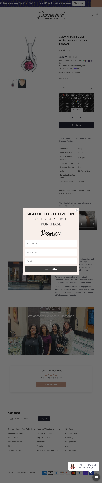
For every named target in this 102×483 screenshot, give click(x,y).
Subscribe (51, 269)
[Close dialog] (77, 210)
